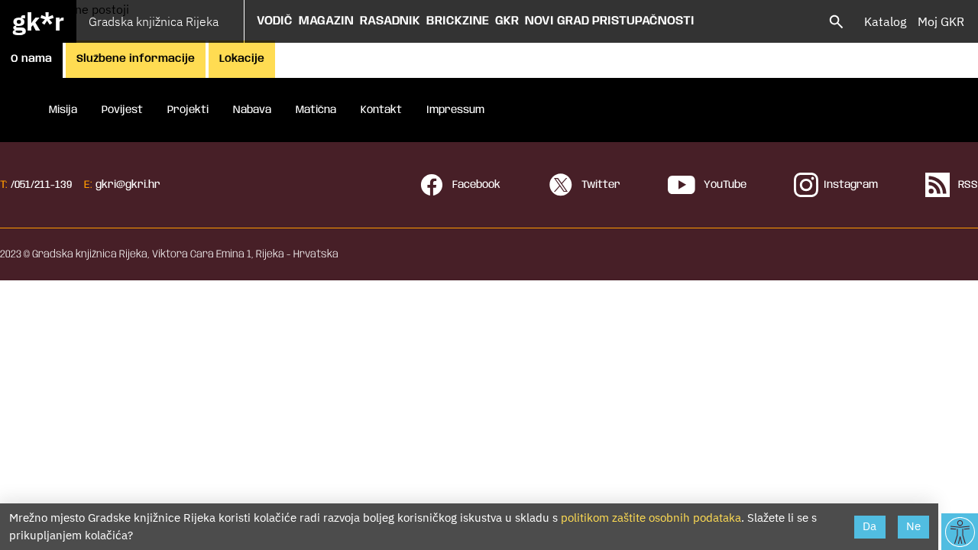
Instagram (851, 185)
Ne (913, 526)
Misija (63, 110)
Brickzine (457, 21)
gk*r (38, 21)
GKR (507, 21)
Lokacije (241, 58)
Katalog (885, 21)
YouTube (723, 185)
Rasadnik (390, 21)
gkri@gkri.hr (128, 185)
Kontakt (381, 110)
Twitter (599, 185)
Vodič (275, 21)
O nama (31, 58)
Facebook (474, 185)
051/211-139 (43, 185)
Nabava (252, 110)
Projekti (188, 110)
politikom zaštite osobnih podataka (651, 517)
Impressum (455, 110)
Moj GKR (941, 21)
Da (869, 526)
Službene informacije (135, 58)
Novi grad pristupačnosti (610, 21)
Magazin (326, 21)
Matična (316, 110)
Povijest (122, 110)
